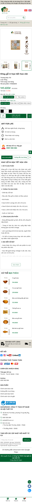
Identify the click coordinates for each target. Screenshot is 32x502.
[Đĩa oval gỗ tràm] (5, 321)
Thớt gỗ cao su (16, 308)
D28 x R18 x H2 (15, 103)
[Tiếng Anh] (30, 10)
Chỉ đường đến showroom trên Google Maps (16, 451)
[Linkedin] (17, 355)
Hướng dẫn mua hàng (7, 391)
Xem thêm (16, 265)
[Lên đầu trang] (29, 494)
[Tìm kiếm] (23, 17)
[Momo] (1, 364)
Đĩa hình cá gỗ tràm (17, 328)
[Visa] (6, 364)
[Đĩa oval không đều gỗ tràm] (5, 301)
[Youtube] (9, 355)
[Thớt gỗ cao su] (5, 311)
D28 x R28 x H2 (5, 103)
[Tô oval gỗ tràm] (5, 291)
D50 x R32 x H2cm (25, 103)
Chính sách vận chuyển (7, 396)
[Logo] (5, 10)
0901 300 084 (11, 148)
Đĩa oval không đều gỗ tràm (20, 298)
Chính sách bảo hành (7, 394)
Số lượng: (3, 108)
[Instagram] (4, 355)
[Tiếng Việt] (25, 10)
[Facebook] (1, 355)
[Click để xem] (16, 44)
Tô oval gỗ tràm (17, 288)
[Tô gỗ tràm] (5, 281)
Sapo (20, 460)
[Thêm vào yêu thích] (29, 116)
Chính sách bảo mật (6, 388)
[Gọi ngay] (29, 482)
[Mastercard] (12, 364)
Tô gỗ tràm (15, 278)
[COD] (16, 364)
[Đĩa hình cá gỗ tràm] (5, 331)
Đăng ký (27, 440)
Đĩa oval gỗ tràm (17, 318)
